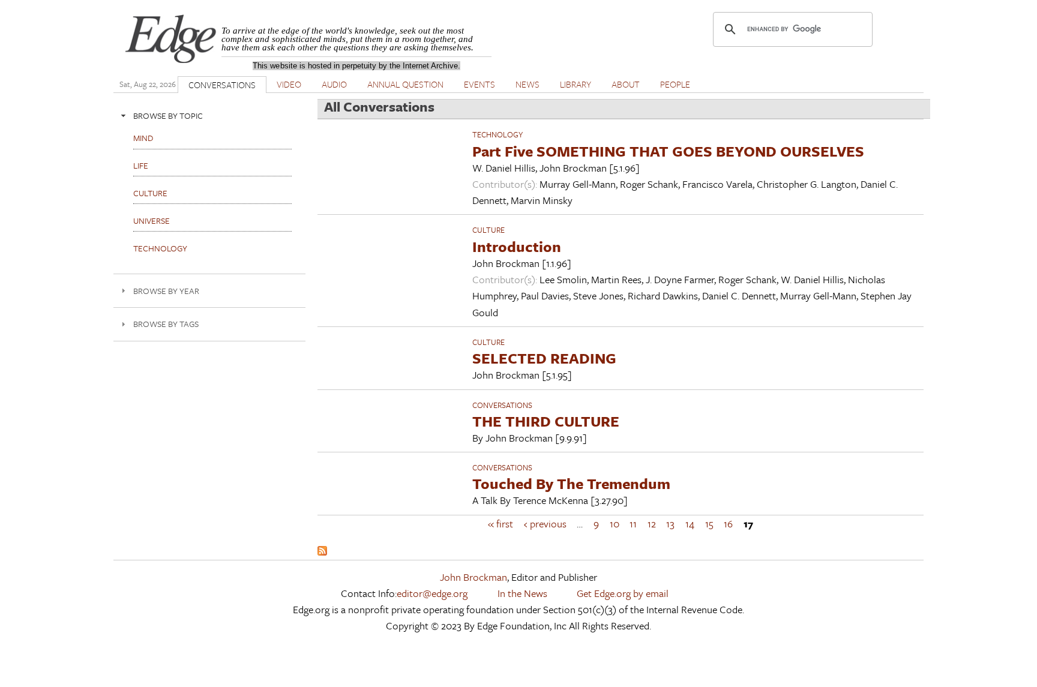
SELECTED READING (544, 357)
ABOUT (626, 84)
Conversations (502, 405)
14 (689, 523)
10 (614, 523)
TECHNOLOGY (497, 134)
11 (633, 523)
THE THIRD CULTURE (545, 420)
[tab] (209, 115)
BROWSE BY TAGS (166, 323)
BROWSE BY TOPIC (168, 115)
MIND (143, 137)
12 (652, 523)
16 (728, 523)
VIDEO (289, 84)
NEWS (527, 84)
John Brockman (473, 576)
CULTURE (488, 230)
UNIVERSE (151, 220)
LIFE (140, 165)
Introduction (516, 246)
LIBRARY (575, 84)
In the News (522, 593)
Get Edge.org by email (623, 593)
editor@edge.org (432, 593)
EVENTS (479, 84)
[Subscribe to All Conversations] (322, 551)
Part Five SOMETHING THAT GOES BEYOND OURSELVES (668, 150)
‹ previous (545, 523)
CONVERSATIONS (222, 84)
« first (500, 523)
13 (670, 523)
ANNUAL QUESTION (405, 84)
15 (709, 523)
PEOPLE (675, 84)
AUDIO (334, 84)
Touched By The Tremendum (571, 483)
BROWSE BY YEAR (166, 290)
